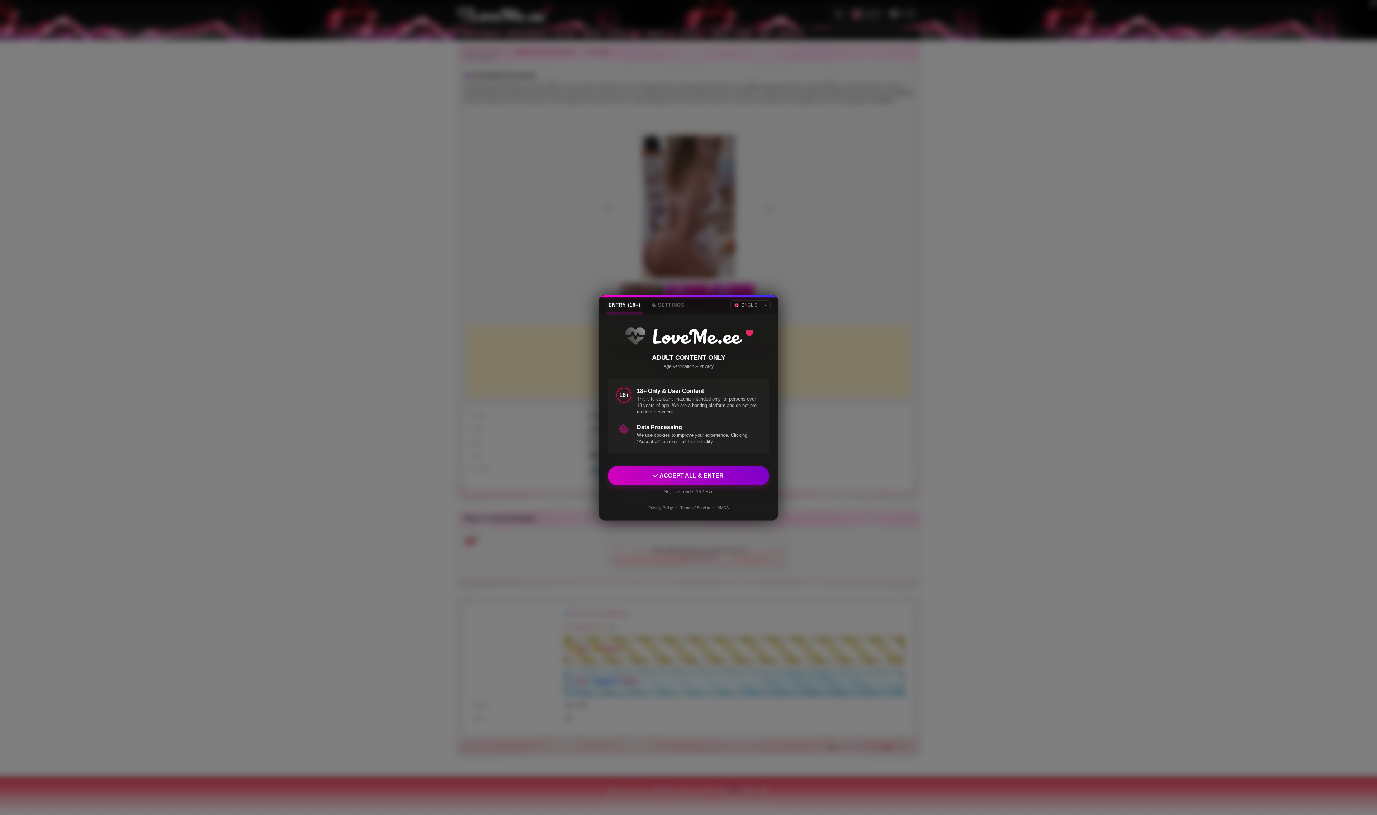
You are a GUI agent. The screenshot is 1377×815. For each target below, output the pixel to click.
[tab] (624, 305)
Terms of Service (695, 507)
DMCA (723, 507)
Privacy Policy (660, 507)
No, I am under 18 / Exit (689, 491)
